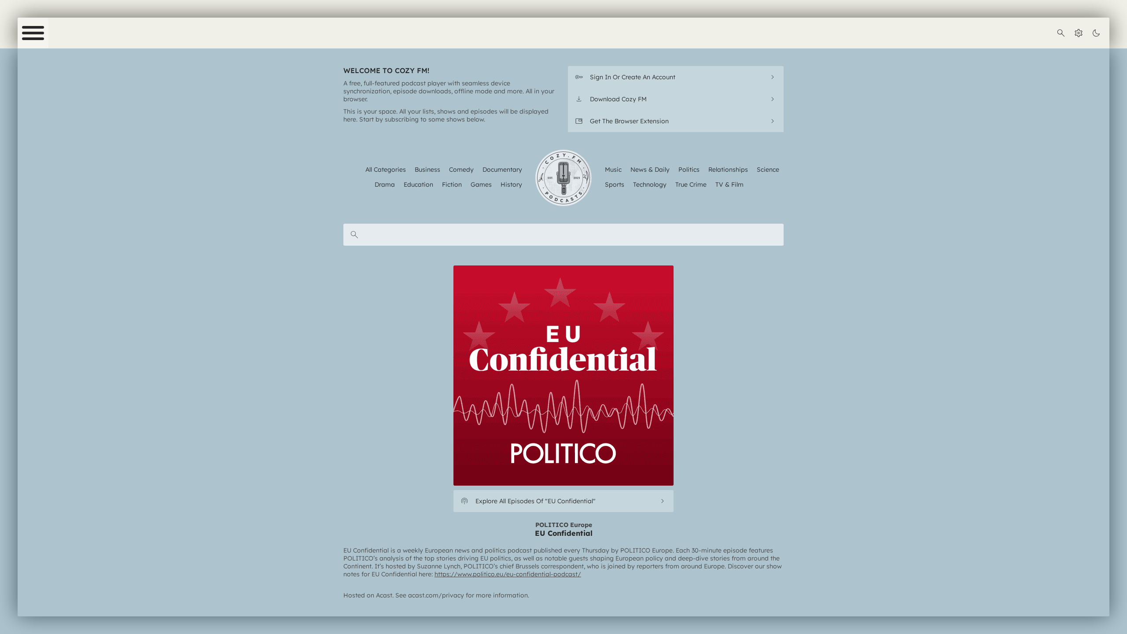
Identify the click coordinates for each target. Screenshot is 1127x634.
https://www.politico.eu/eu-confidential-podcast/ (508, 574)
